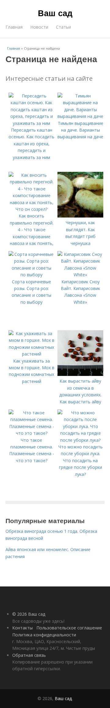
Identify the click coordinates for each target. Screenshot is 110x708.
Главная (14, 27)
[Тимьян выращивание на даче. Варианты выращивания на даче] (80, 116)
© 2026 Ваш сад (28, 614)
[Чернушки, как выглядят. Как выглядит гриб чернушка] (80, 216)
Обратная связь (29, 655)
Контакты (22, 628)
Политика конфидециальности (44, 635)
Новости (39, 27)
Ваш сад (55, 13)
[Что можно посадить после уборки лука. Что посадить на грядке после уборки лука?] (80, 440)
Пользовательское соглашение (69, 628)
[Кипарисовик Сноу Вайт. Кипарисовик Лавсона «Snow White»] (80, 275)
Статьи (63, 27)
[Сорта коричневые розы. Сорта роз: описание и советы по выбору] (31, 275)
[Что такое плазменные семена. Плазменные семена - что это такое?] (31, 433)
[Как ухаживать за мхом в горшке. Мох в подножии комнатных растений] (31, 354)
